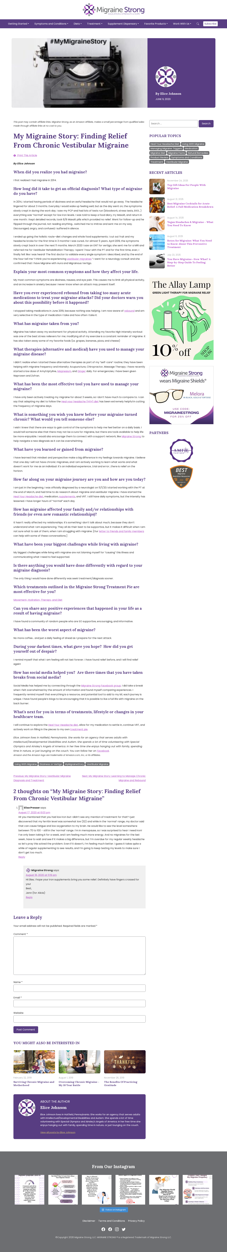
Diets (77, 23)
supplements (67, 496)
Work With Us (181, 23)
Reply (21, 857)
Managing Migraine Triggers (166, 148)
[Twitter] (124, 1229)
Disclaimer (88, 1221)
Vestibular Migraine (97, 764)
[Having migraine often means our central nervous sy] (197, 1190)
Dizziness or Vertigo (51, 764)
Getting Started (17, 23)
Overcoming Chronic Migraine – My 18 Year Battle (79, 1083)
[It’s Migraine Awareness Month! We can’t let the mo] (63, 1190)
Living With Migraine (26, 764)
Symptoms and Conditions (50, 23)
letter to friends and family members (121, 531)
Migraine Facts (176, 153)
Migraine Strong (131, 436)
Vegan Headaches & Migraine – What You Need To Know (190, 223)
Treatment (94, 23)
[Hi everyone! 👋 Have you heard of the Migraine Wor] (164, 1190)
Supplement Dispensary (122, 23)
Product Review (159, 157)
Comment (20, 934)
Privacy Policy (136, 1221)
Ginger (82, 371)
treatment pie (79, 729)
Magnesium (64, 371)
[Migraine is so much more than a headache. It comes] (29, 1190)
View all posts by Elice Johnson (57, 1132)
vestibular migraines (79, 259)
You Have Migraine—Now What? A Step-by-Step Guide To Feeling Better (189, 262)
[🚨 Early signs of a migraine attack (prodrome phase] (130, 1190)
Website (18, 1013)
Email (17, 997)
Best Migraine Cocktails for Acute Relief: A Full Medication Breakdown (190, 205)
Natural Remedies (198, 153)
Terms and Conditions (111, 1221)
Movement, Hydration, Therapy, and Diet (37, 600)
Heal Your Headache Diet (165, 144)
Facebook (103, 751)
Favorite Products (155, 23)
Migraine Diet (158, 153)
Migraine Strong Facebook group (101, 685)
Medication (191, 148)
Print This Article (27, 155)
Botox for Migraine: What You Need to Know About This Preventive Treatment (189, 244)
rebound (129, 311)
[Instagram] (117, 1229)
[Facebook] (103, 1229)
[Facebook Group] (110, 1229)
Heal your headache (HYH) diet (80, 401)
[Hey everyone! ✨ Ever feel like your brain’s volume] (96, 1190)
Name (18, 982)
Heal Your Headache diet (28, 496)
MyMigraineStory (74, 764)
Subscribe (210, 23)
